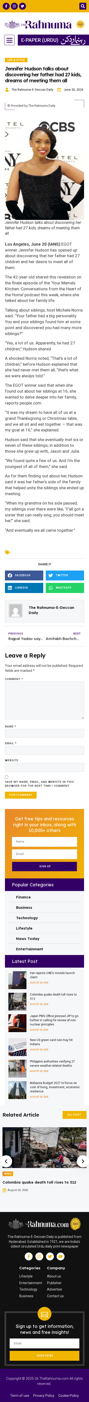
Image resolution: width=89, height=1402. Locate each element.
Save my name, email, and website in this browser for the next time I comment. (39, 784)
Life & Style (16, 60)
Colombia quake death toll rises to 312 (39, 1182)
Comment (14, 679)
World (7, 1173)
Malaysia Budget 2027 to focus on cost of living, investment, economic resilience (55, 1087)
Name (10, 726)
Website (11, 760)
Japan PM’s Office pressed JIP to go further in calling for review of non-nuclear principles (54, 1020)
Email (11, 743)
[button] (82, 6)
